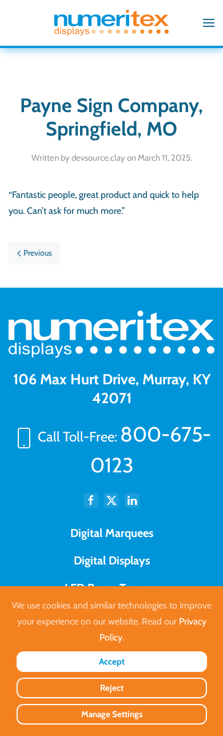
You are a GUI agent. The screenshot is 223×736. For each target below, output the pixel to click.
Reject (112, 688)
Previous (37, 253)
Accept (112, 662)
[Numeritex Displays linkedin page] (132, 500)
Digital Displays (112, 560)
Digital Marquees (111, 533)
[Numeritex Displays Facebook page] (90, 500)
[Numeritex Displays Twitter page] (111, 500)
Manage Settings (111, 714)
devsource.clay (98, 158)
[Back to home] (111, 23)
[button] (208, 23)
